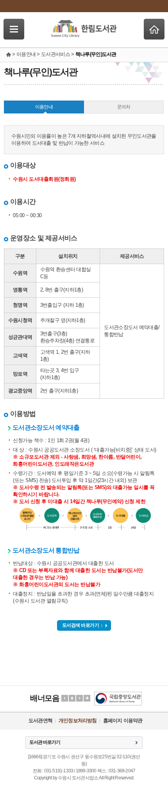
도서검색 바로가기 (80, 625)
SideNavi (14, 29)
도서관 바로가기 (44, 742)
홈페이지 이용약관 (123, 720)
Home (154, 29)
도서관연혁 (40, 720)
